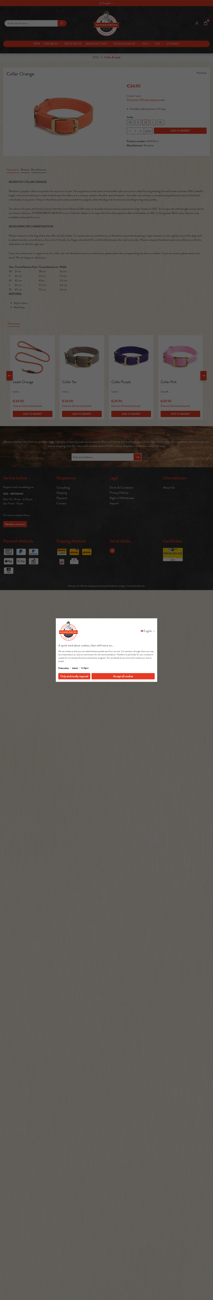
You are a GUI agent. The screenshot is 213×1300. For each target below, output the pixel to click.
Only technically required (74, 676)
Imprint (75, 668)
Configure (84, 668)
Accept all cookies (123, 676)
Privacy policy (63, 668)
